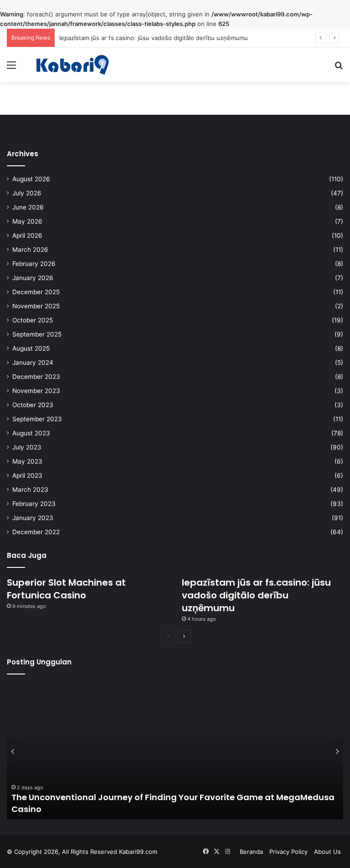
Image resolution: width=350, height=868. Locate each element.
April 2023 (27, 475)
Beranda (251, 851)
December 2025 (36, 292)
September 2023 (37, 419)
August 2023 (31, 433)
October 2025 (32, 320)
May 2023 (27, 461)
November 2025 (36, 306)
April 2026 (27, 235)
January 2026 (32, 277)
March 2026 (30, 249)
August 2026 (31, 179)
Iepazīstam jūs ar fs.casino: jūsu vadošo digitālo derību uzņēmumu (153, 37)
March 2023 (30, 489)
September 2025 (37, 334)
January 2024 (32, 362)
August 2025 (31, 348)
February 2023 (34, 503)
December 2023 (36, 376)
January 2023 (32, 517)
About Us (327, 851)
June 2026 (28, 207)
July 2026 (26, 193)
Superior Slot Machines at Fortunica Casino (66, 589)
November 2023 (36, 390)
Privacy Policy (288, 851)
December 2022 (36, 532)
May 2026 (27, 221)
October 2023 (32, 404)
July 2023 (26, 447)
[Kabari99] (71, 65)
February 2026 (34, 263)
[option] (175, 751)
